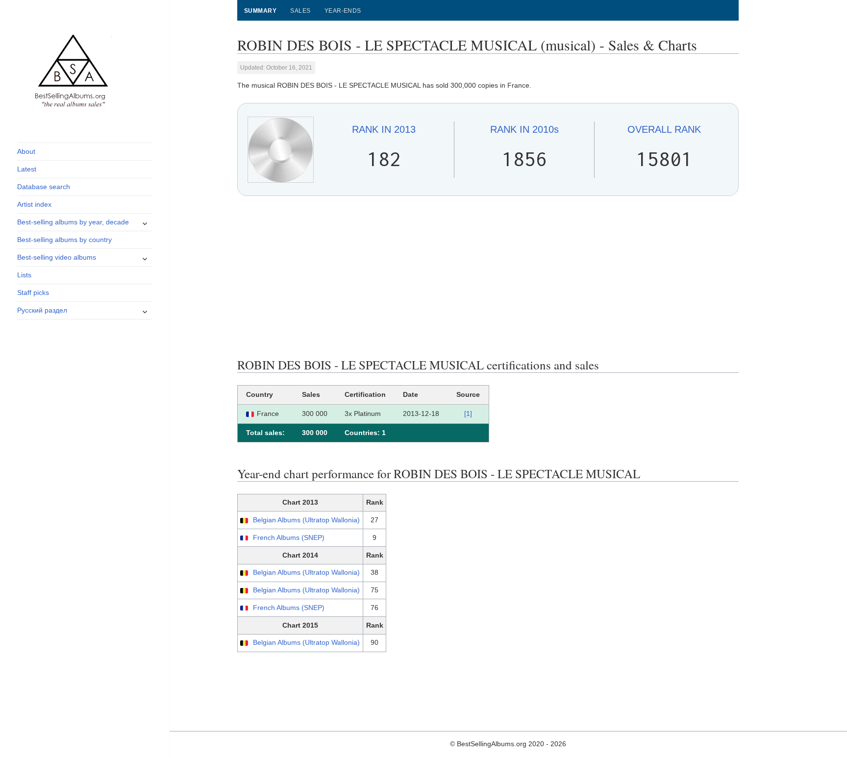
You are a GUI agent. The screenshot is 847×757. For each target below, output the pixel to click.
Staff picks (33, 292)
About (26, 151)
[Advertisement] (488, 276)
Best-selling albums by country (64, 240)
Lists (24, 275)
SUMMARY (260, 10)
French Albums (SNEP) (288, 537)
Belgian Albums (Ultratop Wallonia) (306, 520)
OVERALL (664, 129)
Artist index (34, 204)
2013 (384, 129)
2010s (524, 129)
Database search (43, 187)
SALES (300, 10)
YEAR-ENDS (342, 10)
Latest (26, 169)
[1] (468, 413)
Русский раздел (42, 310)
